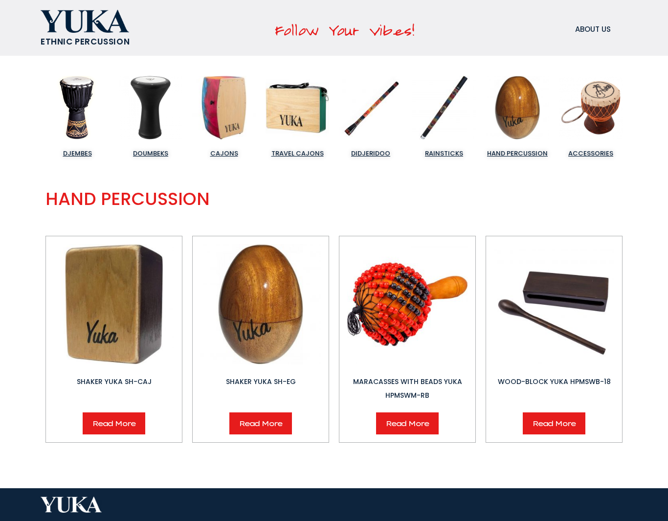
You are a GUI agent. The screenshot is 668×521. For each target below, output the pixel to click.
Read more (113, 423)
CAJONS (224, 153)
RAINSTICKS (444, 153)
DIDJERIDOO (370, 153)
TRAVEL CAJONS (297, 153)
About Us (593, 29)
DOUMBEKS (150, 153)
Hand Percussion (517, 153)
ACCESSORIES (590, 153)
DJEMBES (77, 153)
